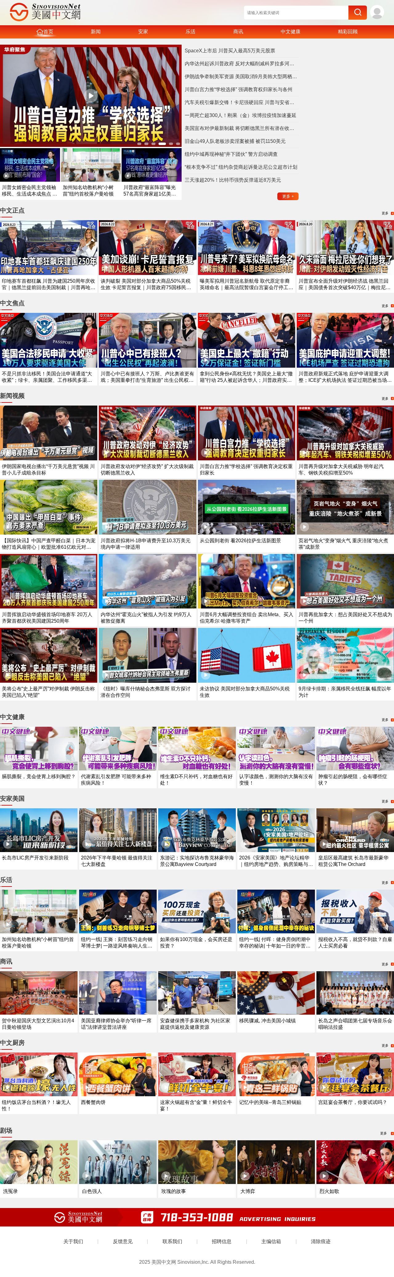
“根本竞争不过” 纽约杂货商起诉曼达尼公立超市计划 (241, 167)
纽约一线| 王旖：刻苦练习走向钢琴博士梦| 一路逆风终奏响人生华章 (116, 946)
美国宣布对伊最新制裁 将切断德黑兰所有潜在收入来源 (242, 128)
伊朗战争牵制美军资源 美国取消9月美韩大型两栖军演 (242, 76)
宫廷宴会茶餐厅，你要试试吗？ (352, 1102)
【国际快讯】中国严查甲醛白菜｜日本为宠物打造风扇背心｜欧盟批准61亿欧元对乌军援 (48, 547)
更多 (288, 196)
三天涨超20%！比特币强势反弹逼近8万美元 (233, 180)
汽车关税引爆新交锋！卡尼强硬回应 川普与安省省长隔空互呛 (242, 102)
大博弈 (247, 1191)
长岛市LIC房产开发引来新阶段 (35, 857)
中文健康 (290, 31)
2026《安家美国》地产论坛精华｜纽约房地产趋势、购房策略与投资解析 (276, 864)
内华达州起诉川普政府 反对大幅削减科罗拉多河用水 (242, 63)
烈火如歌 (329, 1191)
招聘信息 (221, 1241)
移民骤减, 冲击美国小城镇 (267, 1020)
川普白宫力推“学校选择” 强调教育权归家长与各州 (238, 89)
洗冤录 (10, 1191)
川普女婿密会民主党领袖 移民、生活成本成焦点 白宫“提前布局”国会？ (29, 194)
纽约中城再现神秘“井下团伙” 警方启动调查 (231, 154)
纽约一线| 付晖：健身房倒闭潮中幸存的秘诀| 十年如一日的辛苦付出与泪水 (275, 946)
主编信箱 (271, 1241)
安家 (143, 31)
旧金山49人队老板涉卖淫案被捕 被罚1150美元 (235, 141)
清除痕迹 (321, 1241)
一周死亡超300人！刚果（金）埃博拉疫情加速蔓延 (240, 115)
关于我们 (73, 1241)
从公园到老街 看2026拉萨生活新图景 (240, 540)
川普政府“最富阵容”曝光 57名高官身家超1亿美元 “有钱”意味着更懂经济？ (149, 194)
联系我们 (172, 1241)
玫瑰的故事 (173, 1191)
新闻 (96, 31)
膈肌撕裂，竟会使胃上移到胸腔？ (39, 776)
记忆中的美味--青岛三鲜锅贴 (270, 1102)
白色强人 (92, 1191)
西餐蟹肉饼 (93, 1102)
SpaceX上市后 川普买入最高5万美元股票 (230, 50)
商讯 (238, 31)
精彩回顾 (348, 31)
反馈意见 (123, 1241)
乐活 (190, 31)
